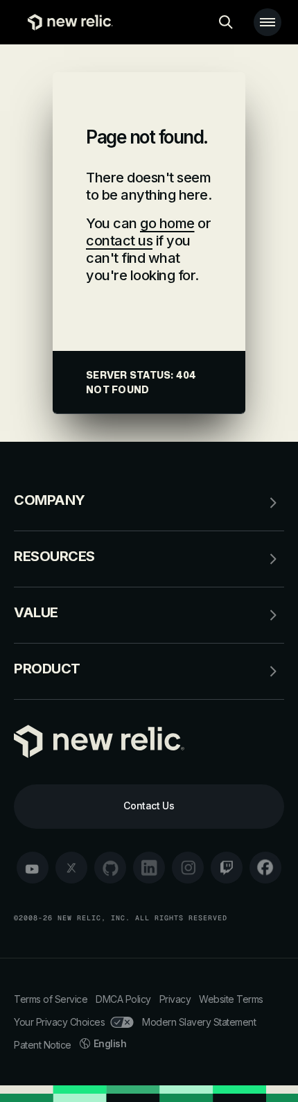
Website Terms (231, 999)
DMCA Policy (123, 999)
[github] (110, 867)
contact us (119, 240)
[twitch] (226, 867)
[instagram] (187, 867)
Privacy (175, 999)
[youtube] (32, 867)
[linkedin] (149, 867)
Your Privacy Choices (59, 1022)
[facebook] (265, 867)
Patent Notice (42, 1045)
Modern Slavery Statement (199, 1022)
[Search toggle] (226, 22)
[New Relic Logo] (67, 22)
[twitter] (71, 867)
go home (167, 223)
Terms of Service (50, 999)
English (110, 1043)
